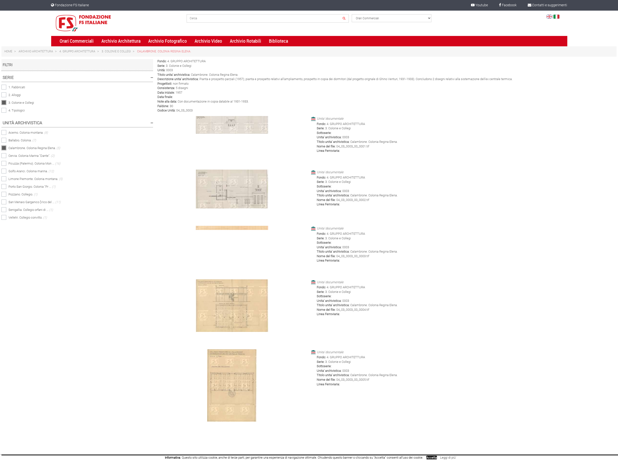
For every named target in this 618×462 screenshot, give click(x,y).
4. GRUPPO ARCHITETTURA (77, 51)
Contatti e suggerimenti (549, 5)
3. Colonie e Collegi (116, 51)
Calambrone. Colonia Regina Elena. (164, 51)
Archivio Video (208, 41)
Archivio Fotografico (167, 41)
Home (8, 51)
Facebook (509, 5)
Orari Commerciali (77, 41)
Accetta (431, 457)
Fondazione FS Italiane (71, 5)
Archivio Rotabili (245, 41)
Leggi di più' (448, 457)
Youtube (481, 5)
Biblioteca (278, 41)
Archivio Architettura (120, 41)
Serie (8, 77)
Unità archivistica (22, 122)
